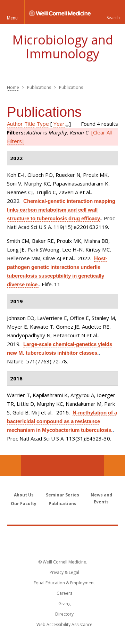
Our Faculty (23, 504)
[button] (113, 12)
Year (59, 123)
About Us (24, 495)
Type (42, 123)
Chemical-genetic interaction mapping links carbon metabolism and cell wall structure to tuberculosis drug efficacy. (61, 209)
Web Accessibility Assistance (64, 624)
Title (29, 123)
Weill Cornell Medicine (62, 537)
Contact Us (114, 465)
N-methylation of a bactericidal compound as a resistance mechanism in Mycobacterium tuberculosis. (62, 421)
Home (13, 87)
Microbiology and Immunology (62, 46)
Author (15, 123)
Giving (64, 604)
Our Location (10, 465)
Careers (64, 593)
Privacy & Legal (64, 572)
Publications (62, 504)
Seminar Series (62, 495)
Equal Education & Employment (64, 583)
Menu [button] (12, 18)
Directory (64, 614)
